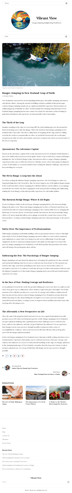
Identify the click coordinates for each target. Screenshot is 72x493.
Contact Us (5, 435)
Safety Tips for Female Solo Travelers (25, 368)
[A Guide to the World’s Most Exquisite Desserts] (59, 393)
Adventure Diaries (8, 96)
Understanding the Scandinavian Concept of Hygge (18, 465)
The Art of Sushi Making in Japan (12, 454)
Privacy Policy (6, 443)
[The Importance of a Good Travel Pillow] (36, 393)
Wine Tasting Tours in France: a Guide (47, 374)
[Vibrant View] (20, 20)
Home (4, 428)
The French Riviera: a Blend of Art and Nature (16, 469)
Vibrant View (46, 18)
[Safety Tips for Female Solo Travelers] (7, 367)
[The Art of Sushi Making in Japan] (12, 393)
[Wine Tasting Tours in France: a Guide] (64, 373)
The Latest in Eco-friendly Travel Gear (14, 461)
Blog (3, 432)
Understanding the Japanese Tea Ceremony (16, 458)
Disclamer (5, 439)
